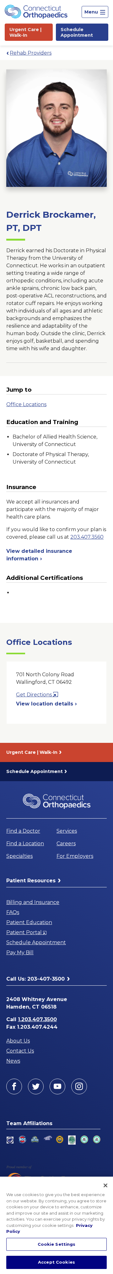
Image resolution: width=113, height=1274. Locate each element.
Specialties (19, 856)
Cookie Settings (57, 1244)
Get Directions (37, 695)
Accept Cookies (56, 1262)
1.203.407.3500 (37, 1019)
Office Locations (26, 404)
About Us (18, 1041)
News (13, 1061)
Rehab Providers (30, 53)
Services (66, 831)
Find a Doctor (23, 831)
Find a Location (25, 844)
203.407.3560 (87, 537)
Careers (66, 844)
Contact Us (20, 1051)
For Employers (74, 856)
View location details (45, 704)
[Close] (105, 1185)
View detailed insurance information (39, 555)
